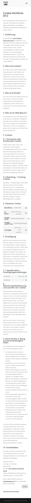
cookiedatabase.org (8, 481)
